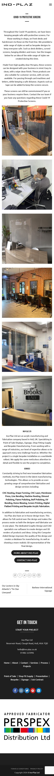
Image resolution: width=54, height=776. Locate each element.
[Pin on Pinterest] (34, 575)
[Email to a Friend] (29, 575)
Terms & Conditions (19, 769)
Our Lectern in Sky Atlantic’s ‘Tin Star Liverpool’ (10, 589)
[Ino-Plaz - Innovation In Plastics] (17, 4)
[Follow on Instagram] (21, 690)
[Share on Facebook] (20, 575)
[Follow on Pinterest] (33, 690)
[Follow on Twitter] (27, 690)
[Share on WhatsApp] (15, 575)
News (27, 14)
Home (7, 662)
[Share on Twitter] (24, 575)
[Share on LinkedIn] (39, 575)
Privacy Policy (36, 769)
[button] (50, 4)
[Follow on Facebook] (15, 690)
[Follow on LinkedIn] (38, 690)
